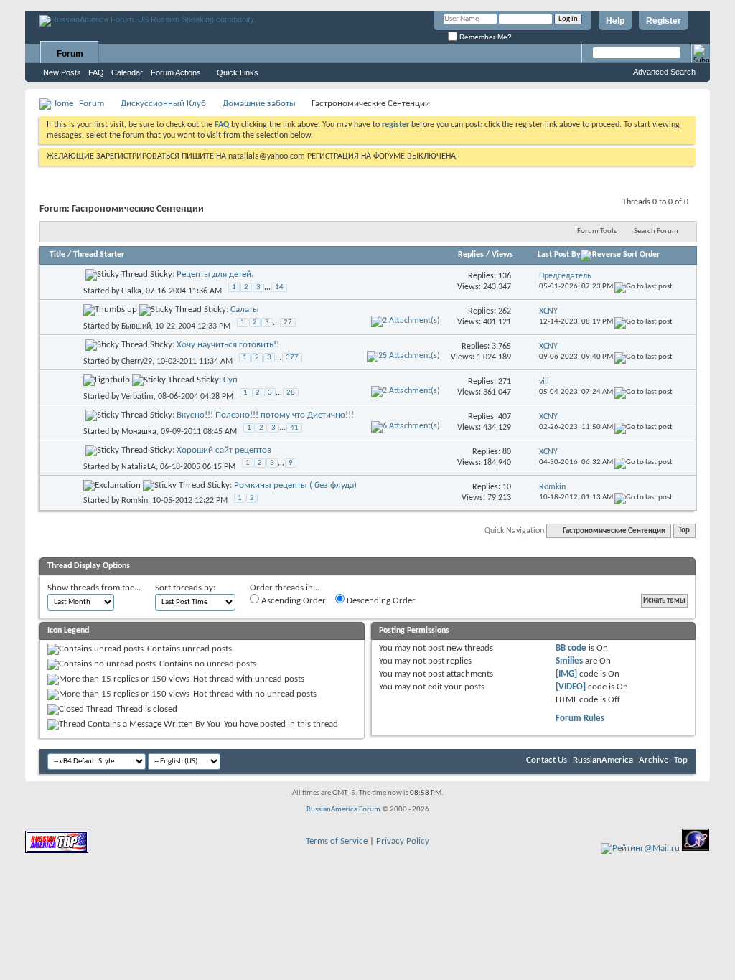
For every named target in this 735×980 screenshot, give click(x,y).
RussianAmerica (603, 760)
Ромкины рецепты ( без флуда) (295, 485)
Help (615, 21)
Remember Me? (484, 37)
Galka (131, 290)
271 (504, 381)
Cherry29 (136, 361)
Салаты (244, 309)
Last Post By (559, 254)
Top (684, 531)
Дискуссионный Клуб (163, 103)
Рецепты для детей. (215, 274)
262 (504, 311)
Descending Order (380, 601)
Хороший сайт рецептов (224, 450)
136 (504, 276)
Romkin (134, 500)
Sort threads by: (185, 588)
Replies (471, 254)
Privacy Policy (402, 841)
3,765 (501, 346)
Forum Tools (597, 231)
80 (506, 452)
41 (294, 428)
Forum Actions (176, 72)
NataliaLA (138, 466)
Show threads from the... (94, 588)
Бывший (136, 325)
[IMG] (566, 674)
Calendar (127, 72)
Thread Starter (98, 254)
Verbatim (137, 396)
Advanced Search (664, 71)
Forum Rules (580, 718)
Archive (653, 760)
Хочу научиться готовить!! (228, 344)
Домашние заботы (259, 103)
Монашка (138, 431)
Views (502, 254)
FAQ (96, 72)
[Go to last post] (643, 287)
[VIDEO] (571, 687)
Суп (230, 380)
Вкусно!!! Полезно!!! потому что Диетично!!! (265, 415)
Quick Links (237, 72)
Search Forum (656, 231)
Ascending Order (292, 601)
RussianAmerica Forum (343, 810)
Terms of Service (337, 841)
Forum (70, 54)
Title (57, 254)
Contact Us (546, 760)
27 (288, 322)
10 (506, 487)
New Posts (62, 72)
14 (279, 287)
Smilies (569, 661)
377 (292, 358)
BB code (571, 648)
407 (504, 417)
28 (290, 393)
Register (663, 21)
